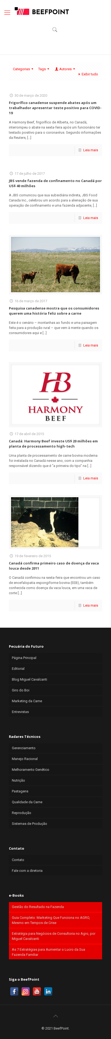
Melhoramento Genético (30, 770)
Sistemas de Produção (29, 824)
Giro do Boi (20, 690)
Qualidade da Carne (27, 802)
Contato (18, 860)
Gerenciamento (24, 748)
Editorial (18, 669)
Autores (65, 69)
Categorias (21, 69)
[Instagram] (25, 991)
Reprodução (21, 813)
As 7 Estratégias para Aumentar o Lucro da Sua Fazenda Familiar (48, 952)
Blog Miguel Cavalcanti (29, 679)
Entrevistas (20, 712)
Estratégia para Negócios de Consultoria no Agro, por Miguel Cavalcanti (53, 936)
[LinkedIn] (48, 991)
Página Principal (24, 658)
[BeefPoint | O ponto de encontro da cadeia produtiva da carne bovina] (41, 11)
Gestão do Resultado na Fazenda (38, 907)
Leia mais (90, 150)
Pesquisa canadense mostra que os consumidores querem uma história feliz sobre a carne (54, 311)
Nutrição (18, 780)
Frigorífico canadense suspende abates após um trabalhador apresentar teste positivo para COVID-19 (55, 107)
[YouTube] (37, 991)
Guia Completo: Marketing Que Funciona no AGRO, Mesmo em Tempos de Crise (51, 920)
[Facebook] (14, 991)
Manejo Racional (25, 759)
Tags (42, 69)
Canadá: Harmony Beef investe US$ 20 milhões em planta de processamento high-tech (53, 444)
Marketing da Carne (27, 701)
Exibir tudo (90, 74)
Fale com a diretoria (27, 871)
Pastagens (20, 791)
